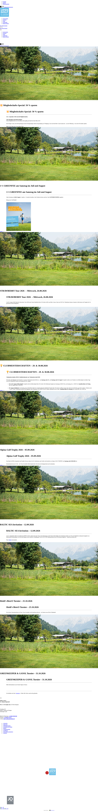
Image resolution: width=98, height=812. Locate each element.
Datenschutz (55, 806)
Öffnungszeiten (6, 4)
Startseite (18, 693)
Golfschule (5, 22)
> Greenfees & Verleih (7, 727)
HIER (10, 540)
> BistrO (4, 728)
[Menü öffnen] (1, 27)
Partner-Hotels (6, 23)
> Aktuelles (5, 723)
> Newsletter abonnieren (8, 731)
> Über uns (5, 724)
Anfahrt (4, 2)
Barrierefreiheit (62, 806)
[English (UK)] (2, 808)
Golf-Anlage (5, 18)
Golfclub (4, 19)
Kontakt (4, 1)
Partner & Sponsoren (8, 7)
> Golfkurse (5, 730)
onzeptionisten (51, 810)
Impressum (50, 806)
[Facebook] (1, 7)
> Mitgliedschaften (7, 725)
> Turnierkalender (6, 729)
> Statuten (5, 733)
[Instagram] (3, 7)
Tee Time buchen (3, 25)
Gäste (4, 21)
